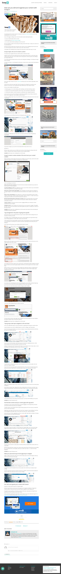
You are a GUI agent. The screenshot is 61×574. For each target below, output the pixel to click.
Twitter (20, 537)
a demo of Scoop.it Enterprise (22, 494)
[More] (16, 14)
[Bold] (8, 550)
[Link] (19, 550)
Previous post (18, 525)
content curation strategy (16, 40)
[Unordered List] (15, 550)
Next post (25, 525)
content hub (19, 81)
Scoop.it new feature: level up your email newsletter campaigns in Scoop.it (49, 568)
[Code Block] (18, 550)
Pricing (45, 2)
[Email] (11, 14)
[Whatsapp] (9, 14)
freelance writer (18, 533)
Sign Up (55, 2)
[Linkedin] (7, 14)
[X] (12, 14)
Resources (50, 2)
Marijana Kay (15, 11)
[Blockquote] (16, 550)
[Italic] (10, 550)
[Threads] (14, 14)
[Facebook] (5, 14)
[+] (21, 550)
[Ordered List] (14, 550)
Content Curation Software (36, 2)
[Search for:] (47, 8)
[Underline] (11, 550)
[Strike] (12, 550)
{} (20, 550)
